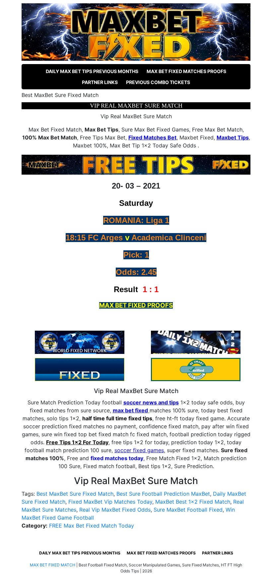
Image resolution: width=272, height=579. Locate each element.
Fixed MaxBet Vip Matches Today (110, 501)
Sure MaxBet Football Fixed (188, 509)
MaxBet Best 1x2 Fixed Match (192, 501)
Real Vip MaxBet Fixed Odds (115, 509)
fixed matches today (117, 458)
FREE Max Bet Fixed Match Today (91, 525)
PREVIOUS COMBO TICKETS (158, 82)
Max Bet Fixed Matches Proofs (186, 71)
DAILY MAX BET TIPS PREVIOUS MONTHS (92, 71)
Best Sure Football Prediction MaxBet (163, 493)
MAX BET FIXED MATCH (52, 564)
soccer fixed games (139, 450)
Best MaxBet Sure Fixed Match (74, 493)
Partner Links (100, 82)
